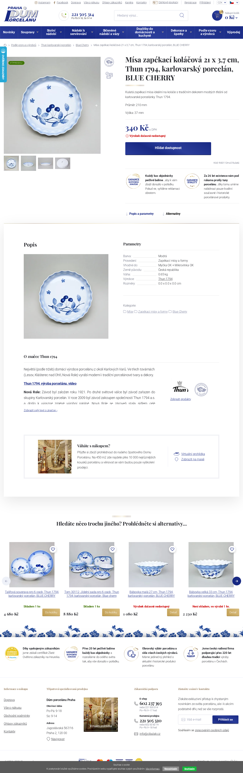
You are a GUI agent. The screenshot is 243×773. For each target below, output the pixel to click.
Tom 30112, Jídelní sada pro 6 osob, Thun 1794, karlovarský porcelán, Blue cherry (91, 594)
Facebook (62, 2)
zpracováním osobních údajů (212, 730)
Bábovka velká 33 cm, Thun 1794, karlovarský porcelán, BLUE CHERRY (211, 594)
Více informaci (152, 768)
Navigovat (58, 739)
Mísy (130, 311)
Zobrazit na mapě (192, 459)
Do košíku (51, 612)
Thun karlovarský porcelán (56, 45)
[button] (96, 105)
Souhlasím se (203, 730)
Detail (173, 612)
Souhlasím (189, 768)
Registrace (191, 2)
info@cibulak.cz (150, 734)
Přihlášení (205, 2)
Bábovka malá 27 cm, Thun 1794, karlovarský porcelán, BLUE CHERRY (151, 594)
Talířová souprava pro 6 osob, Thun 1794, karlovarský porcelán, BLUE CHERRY (32, 594)
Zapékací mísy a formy (153, 311)
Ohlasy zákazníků (112, 2)
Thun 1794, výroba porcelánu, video (50, 383)
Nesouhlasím (170, 768)
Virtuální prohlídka (193, 454)
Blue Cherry (82, 45)
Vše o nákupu (91, 2)
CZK (220, 2)
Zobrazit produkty (180, 399)
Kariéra (129, 2)
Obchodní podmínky (17, 716)
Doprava (76, 2)
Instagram (44, 2)
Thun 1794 (165, 279)
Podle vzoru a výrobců (23, 45)
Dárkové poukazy (168, 2)
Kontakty (141, 2)
